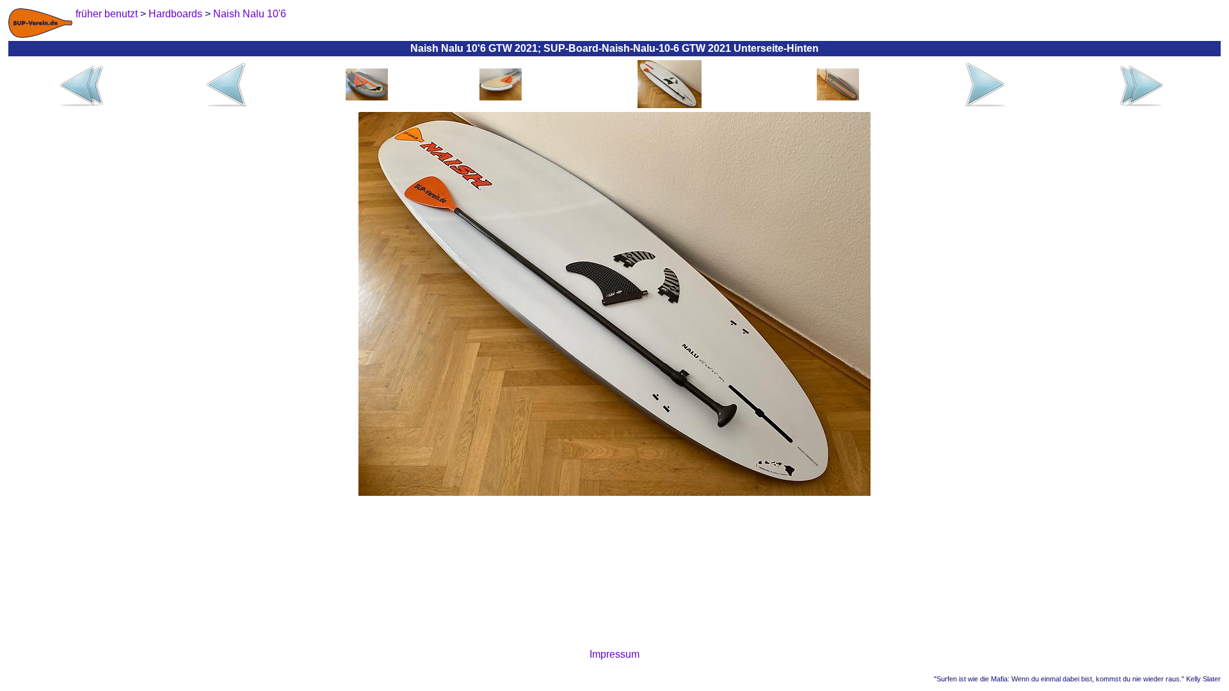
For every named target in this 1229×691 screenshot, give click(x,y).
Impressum (614, 654)
